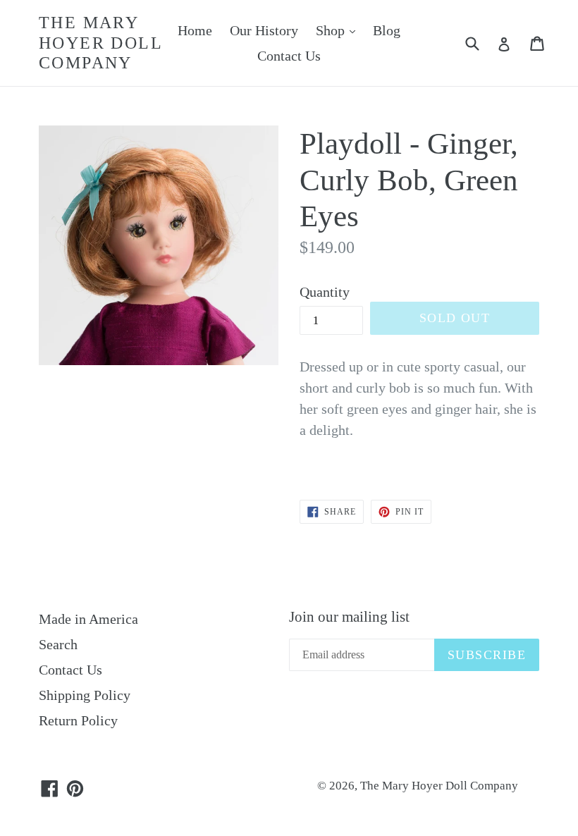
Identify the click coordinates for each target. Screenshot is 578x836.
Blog (386, 30)
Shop (339, 30)
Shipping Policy (84, 695)
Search (58, 644)
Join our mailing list (349, 616)
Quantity (325, 292)
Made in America (88, 619)
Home (195, 30)
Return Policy (78, 720)
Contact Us (289, 55)
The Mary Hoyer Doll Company (100, 43)
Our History (264, 30)
